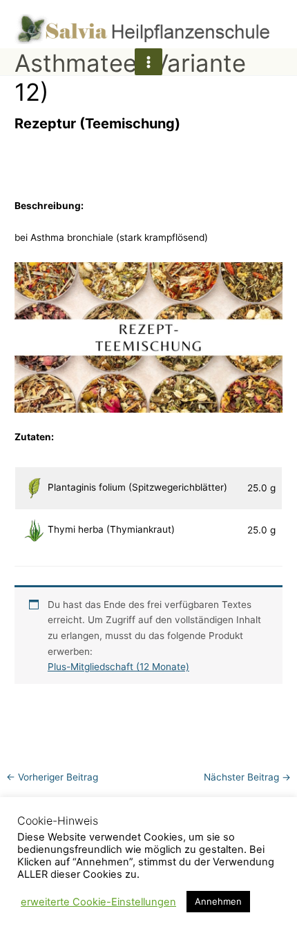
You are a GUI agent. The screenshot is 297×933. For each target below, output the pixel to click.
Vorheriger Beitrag (52, 777)
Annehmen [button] (218, 901)
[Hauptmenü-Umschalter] (148, 61)
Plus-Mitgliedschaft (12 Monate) (118, 666)
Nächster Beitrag (247, 777)
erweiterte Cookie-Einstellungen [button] (98, 902)
